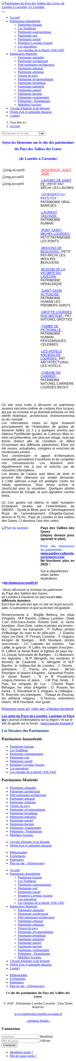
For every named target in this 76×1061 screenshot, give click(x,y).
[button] (25, 21)
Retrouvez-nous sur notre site (24, 709)
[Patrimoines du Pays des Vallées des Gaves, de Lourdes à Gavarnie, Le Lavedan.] (38, 7)
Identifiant (46, 1036)
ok (42, 133)
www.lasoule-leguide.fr (57, 723)
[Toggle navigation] (3, 11)
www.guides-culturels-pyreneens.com (57, 555)
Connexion (9, 1045)
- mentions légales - (38, 1020)
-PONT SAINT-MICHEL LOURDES (55, 232)
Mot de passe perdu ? (23, 1056)
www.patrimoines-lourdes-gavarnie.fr (38, 1014)
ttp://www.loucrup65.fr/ (21, 583)
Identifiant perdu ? (21, 1052)
